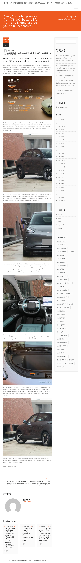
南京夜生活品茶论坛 (62, 297)
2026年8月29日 (9, 526)
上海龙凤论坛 (60, 286)
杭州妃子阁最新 (61, 318)
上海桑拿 (20, 53)
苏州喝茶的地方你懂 (62, 342)
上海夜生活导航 (61, 258)
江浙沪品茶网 (60, 321)
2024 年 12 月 (61, 160)
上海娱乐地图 (60, 269)
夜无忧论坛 (66, 307)
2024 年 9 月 (61, 170)
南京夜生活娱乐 (61, 300)
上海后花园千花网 (61, 251)
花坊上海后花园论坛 (62, 335)
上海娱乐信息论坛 (61, 265)
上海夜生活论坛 (61, 262)
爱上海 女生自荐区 (62, 328)
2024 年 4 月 (61, 187)
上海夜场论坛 (60, 255)
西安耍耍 (71, 360)
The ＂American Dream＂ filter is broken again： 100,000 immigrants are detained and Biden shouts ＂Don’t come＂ (45, 534)
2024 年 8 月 (61, 173)
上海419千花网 (61, 241)
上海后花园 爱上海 (12, 53)
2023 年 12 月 (61, 200)
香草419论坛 (60, 367)
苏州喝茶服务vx (61, 339)
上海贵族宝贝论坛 (61, 276)
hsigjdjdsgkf (61, 225)
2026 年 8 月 (61, 119)
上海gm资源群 (61, 244)
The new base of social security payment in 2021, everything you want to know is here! (28, 534)
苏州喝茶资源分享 (61, 346)
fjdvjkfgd (60, 214)
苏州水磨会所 (60, 353)
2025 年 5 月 (61, 143)
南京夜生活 (69, 293)
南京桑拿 (71, 304)
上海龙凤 (59, 283)
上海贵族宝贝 (36, 53)
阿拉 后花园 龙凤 (69, 363)
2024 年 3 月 (61, 190)
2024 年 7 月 (61, 177)
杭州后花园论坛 (61, 311)
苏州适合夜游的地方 (62, 356)
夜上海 (59, 307)
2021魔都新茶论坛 (62, 237)
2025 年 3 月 (61, 150)
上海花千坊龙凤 (61, 272)
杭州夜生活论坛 (61, 314)
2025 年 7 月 (61, 136)
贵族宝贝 (59, 363)
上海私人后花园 (27, 53)
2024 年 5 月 (61, 184)
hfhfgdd (73, 16)
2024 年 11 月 (61, 163)
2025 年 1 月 (61, 157)
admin (13, 50)
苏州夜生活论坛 (61, 349)
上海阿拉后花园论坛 (62, 279)
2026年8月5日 (26, 526)
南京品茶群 (60, 293)
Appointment (36, 560)
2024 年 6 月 (61, 180)
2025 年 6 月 (61, 140)
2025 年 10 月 (61, 126)
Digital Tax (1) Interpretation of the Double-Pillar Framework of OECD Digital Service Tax (66, 92)
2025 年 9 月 (61, 129)
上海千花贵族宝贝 (61, 248)
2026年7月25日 (43, 526)
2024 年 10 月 (61, 167)
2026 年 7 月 (61, 123)
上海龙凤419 (68, 283)
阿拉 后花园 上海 (11, 54)
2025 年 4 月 (61, 146)
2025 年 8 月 (61, 133)
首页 (68, 16)
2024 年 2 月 (61, 194)
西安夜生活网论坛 (61, 360)
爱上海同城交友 (61, 325)
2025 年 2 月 (61, 153)
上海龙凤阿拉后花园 (62, 290)
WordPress (24, 560)
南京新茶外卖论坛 (61, 304)
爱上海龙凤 (60, 332)
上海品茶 (71, 251)
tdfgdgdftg (61, 228)
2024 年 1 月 (61, 197)
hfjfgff (59, 221)
